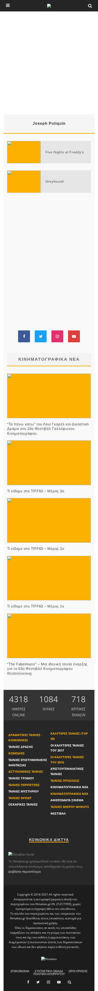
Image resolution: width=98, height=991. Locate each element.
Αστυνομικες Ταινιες (25, 771)
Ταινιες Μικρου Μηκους (69, 807)
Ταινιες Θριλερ (19, 798)
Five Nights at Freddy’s (64, 152)
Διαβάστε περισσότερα (24, 871)
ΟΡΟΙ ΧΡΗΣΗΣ (78, 971)
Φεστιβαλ (58, 813)
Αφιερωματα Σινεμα (66, 800)
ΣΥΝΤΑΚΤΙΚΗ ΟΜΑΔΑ (49, 971)
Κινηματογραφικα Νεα (69, 787)
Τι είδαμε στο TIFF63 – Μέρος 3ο (35, 491)
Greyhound (54, 181)
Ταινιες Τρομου (21, 778)
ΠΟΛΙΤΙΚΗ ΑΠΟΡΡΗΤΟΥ (49, 974)
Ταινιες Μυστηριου (23, 791)
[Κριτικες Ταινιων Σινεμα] (49, 959)
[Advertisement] (49, 63)
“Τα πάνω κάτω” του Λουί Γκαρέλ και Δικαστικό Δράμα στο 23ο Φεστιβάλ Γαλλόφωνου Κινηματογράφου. (48, 428)
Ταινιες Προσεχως (64, 780)
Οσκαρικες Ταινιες (23, 804)
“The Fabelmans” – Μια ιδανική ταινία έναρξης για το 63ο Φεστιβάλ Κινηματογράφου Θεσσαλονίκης (47, 668)
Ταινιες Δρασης (20, 747)
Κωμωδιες (16, 753)
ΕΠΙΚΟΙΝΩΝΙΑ (20, 971)
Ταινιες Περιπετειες (24, 785)
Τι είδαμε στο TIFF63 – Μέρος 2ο (35, 549)
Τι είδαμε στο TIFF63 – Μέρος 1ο (35, 606)
